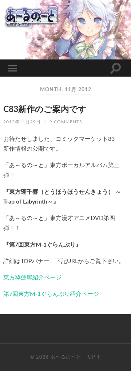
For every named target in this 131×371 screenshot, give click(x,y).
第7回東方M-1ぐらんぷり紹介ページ (51, 294)
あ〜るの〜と (66, 357)
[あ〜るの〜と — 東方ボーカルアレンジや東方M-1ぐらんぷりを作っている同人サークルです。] (65, 16)
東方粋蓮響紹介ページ (32, 278)
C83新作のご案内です (45, 109)
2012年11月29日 (22, 122)
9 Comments (65, 122)
